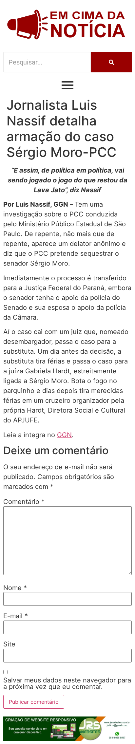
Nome (15, 588)
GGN (64, 435)
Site (9, 644)
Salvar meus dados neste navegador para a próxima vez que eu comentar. (67, 683)
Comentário (24, 501)
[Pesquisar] (111, 62)
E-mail (15, 616)
